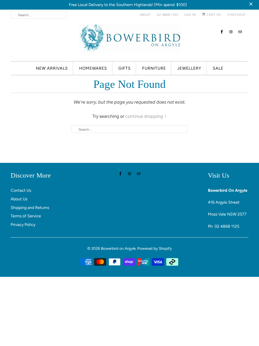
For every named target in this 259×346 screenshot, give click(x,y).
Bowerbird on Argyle (118, 248)
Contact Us (21, 190)
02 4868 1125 (167, 14)
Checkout (236, 14)
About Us (19, 199)
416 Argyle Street (224, 202)
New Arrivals (52, 68)
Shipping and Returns (30, 207)
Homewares (93, 68)
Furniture (154, 68)
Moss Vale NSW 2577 (227, 214)
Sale (218, 68)
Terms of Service (26, 216)
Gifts (124, 68)
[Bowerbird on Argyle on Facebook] (222, 31)
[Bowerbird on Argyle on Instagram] (231, 31)
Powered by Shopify (154, 248)
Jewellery (189, 68)
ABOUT (145, 14)
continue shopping (144, 116)
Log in (190, 14)
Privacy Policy (23, 224)
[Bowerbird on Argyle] (129, 40)
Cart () (213, 14)
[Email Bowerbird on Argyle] (240, 31)
